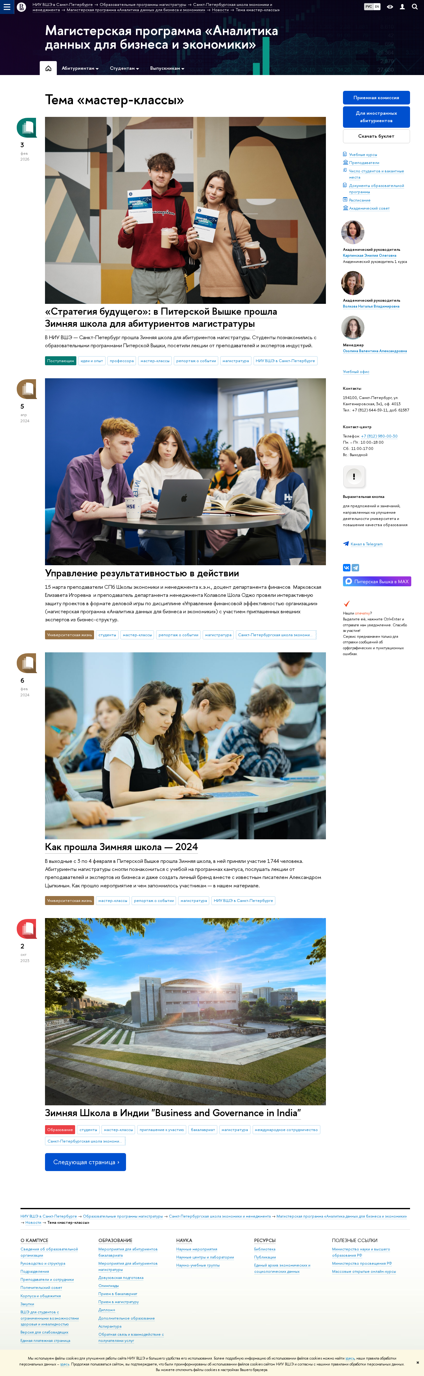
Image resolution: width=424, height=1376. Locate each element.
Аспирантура (109, 1326)
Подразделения (34, 1271)
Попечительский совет (41, 1287)
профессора (122, 360)
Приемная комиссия (376, 97)
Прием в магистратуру (118, 1301)
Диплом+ (106, 1309)
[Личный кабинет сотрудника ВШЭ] (402, 7)
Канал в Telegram (367, 544)
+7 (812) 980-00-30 (379, 436)
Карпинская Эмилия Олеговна (369, 255)
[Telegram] (355, 567)
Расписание (360, 200)
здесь (349, 1358)
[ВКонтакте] (346, 567)
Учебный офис (356, 371)
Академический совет (369, 208)
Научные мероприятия (196, 1249)
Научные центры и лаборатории (205, 1257)
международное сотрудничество (286, 1129)
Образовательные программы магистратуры (123, 1216)
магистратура (236, 360)
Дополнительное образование (126, 1318)
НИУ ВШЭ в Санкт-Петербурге (285, 360)
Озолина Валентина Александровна (375, 350)
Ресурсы (265, 1240)
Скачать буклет (376, 136)
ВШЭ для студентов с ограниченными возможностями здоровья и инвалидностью (49, 1318)
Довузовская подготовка (120, 1277)
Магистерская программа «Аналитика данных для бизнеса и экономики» (161, 37)
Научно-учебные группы (198, 1265)
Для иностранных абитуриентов (376, 117)
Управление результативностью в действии (142, 572)
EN (377, 6)
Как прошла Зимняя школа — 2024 (121, 846)
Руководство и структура (42, 1263)
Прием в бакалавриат (117, 1293)
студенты (107, 634)
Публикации (265, 1257)
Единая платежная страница (45, 1340)
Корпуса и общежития (40, 1295)
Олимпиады (108, 1285)
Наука (184, 1240)
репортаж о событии (196, 360)
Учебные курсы (363, 154)
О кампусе (34, 1240)
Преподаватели (364, 162)
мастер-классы (155, 360)
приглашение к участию (162, 1129)
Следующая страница (84, 1162)
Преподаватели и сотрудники (47, 1279)
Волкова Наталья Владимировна (371, 306)
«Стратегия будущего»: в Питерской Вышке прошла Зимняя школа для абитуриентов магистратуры (161, 317)
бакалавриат (203, 1129)
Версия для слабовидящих (44, 1332)
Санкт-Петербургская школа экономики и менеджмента (277, 634)
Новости (33, 1222)
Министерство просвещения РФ (362, 1263)
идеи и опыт (92, 360)
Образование (115, 1240)
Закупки (27, 1304)
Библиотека (264, 1249)
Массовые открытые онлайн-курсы (364, 1271)
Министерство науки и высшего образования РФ (361, 1252)
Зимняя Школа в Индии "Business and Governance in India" (173, 1112)
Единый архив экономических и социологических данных (282, 1268)
